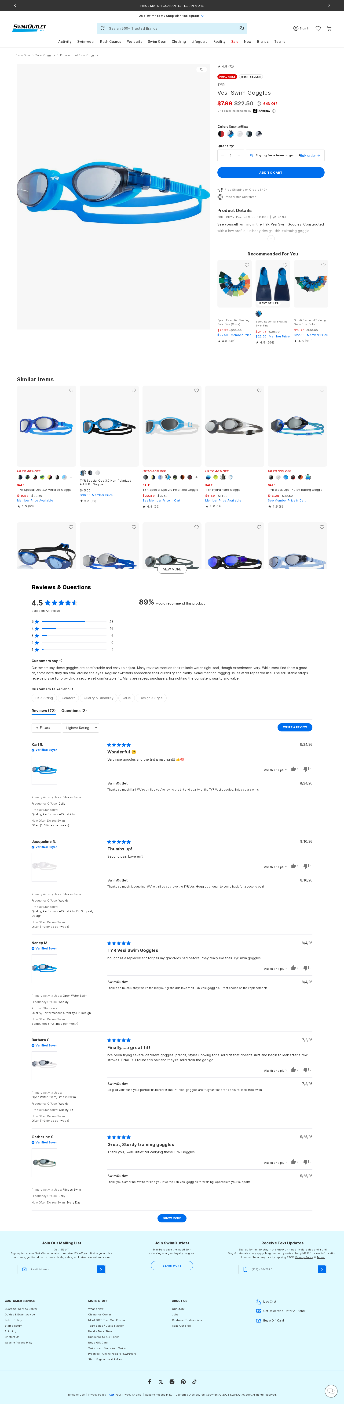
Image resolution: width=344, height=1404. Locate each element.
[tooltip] (60, 661)
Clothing (179, 41)
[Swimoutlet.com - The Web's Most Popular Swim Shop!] (29, 28)
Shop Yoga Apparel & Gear (105, 1359)
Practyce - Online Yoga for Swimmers (112, 1353)
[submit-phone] (322, 1269)
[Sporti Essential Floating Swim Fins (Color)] (234, 284)
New (248, 41)
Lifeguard (199, 41)
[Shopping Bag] (329, 28)
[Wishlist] (318, 28)
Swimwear (86, 41)
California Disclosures (190, 1394)
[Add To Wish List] (201, 69)
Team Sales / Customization (106, 1325)
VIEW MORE (172, 569)
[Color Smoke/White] (258, 134)
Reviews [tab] (44, 711)
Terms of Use (76, 1394)
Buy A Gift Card (273, 1320)
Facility (219, 41)
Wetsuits (134, 41)
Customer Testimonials (187, 1320)
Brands (263, 41)
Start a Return (13, 1325)
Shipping (10, 1331)
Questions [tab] (74, 711)
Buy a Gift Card (98, 1342)
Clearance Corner (99, 1314)
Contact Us (12, 1337)
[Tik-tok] (194, 1382)
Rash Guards (110, 41)
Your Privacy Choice (128, 1394)
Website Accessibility (18, 1342)
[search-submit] (102, 28)
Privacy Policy (304, 1257)
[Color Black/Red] (221, 134)
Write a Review (297, 728)
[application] (331, 1391)
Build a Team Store (100, 1331)
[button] (225, 66)
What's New (95, 1309)
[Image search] (241, 28)
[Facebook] (149, 1382)
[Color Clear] (240, 134)
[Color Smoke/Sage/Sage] (249, 134)
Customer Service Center (21, 1309)
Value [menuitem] (126, 698)
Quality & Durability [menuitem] (98, 698)
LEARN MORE (172, 1265)
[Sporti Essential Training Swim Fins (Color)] (311, 284)
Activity (64, 41)
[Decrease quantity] (223, 155)
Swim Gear (157, 41)
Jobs (175, 1314)
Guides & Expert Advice (20, 1314)
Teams (280, 41)
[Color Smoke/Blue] (230, 134)
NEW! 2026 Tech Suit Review (106, 1320)
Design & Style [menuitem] (151, 698)
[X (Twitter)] (161, 1382)
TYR (221, 85)
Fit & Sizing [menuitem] (44, 698)
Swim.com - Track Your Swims (107, 1348)
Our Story (178, 1309)
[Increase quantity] (239, 155)
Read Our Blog (181, 1325)
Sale (234, 41)
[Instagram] (172, 1382)
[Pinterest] (183, 1382)
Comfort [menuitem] (68, 698)
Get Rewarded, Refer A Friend (284, 1311)
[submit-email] (101, 1269)
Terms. (321, 1257)
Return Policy (13, 1320)
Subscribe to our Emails (103, 1337)
